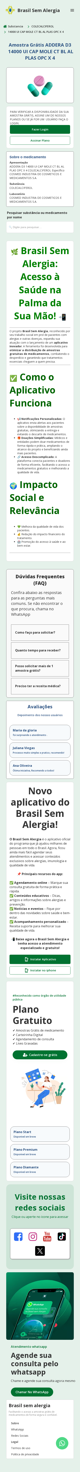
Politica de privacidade (25, 1454)
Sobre (15, 1423)
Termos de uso (20, 1448)
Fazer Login (40, 129)
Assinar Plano (40, 140)
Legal (14, 1442)
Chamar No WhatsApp (32, 1392)
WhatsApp (17, 1429)
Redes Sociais (19, 1435)
